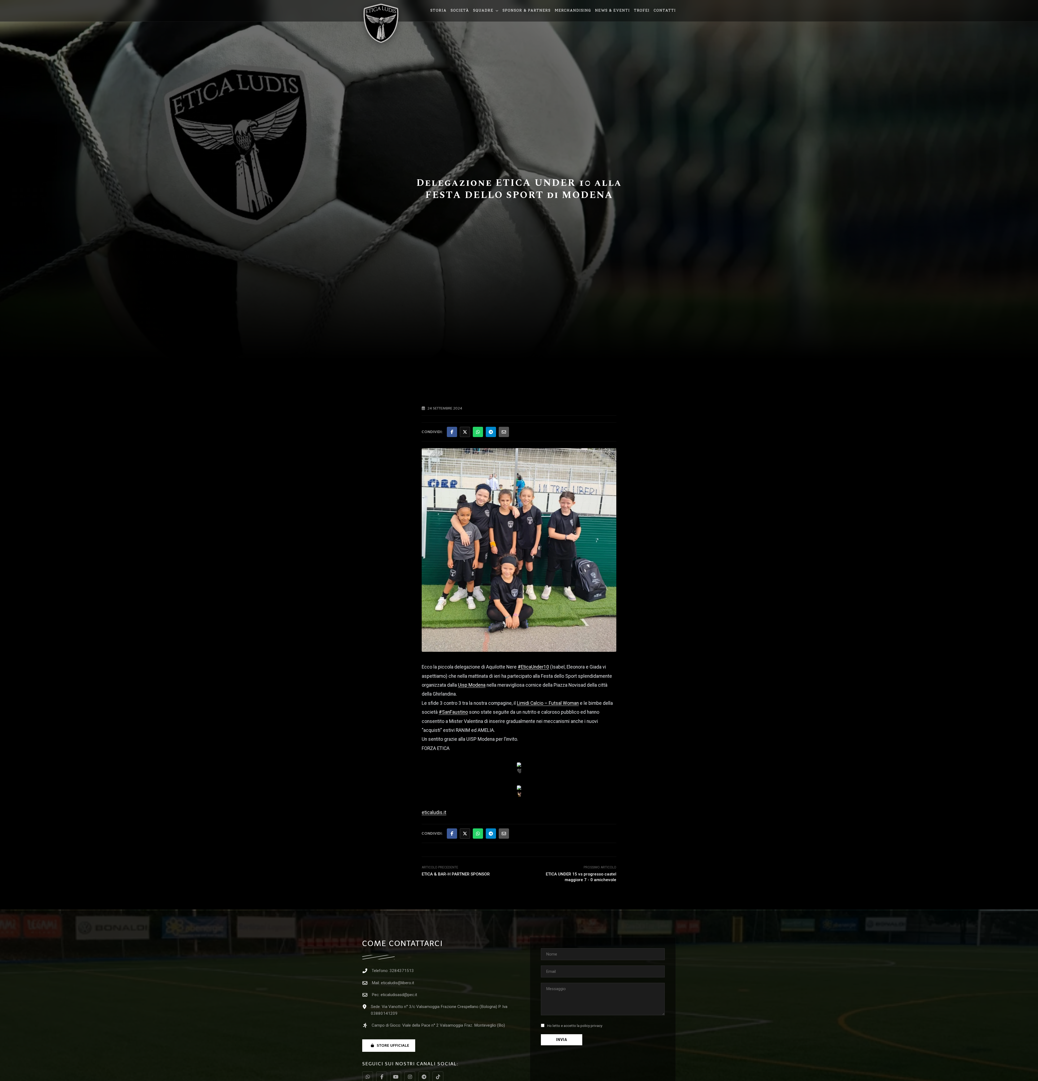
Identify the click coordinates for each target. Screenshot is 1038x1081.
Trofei (642, 10)
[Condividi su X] (465, 432)
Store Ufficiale (393, 1045)
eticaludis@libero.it (397, 982)
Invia (561, 1039)
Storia (438, 10)
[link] (471, 685)
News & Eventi (612, 10)
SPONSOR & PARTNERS (527, 10)
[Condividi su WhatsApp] (478, 432)
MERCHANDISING (573, 10)
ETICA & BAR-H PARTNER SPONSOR (456, 874)
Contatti (665, 10)
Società (460, 10)
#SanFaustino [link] (453, 712)
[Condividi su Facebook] (452, 432)
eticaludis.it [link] (434, 812)
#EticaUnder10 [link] (533, 667)
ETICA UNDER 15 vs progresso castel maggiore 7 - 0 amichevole (581, 877)
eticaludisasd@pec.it (399, 994)
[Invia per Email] (504, 432)
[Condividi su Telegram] (491, 432)
